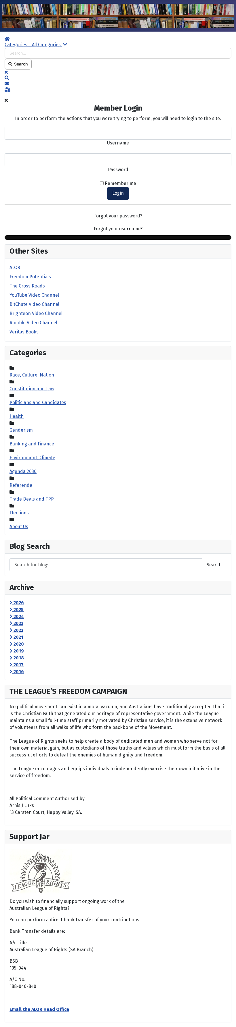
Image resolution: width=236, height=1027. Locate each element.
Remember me (120, 183)
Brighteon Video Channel (35, 313)
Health (16, 416)
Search (20, 63)
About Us (18, 526)
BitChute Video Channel (34, 304)
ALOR (14, 267)
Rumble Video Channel (33, 322)
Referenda (20, 485)
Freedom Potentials (30, 276)
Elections (19, 513)
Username (118, 143)
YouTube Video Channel (34, 295)
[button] (118, 78)
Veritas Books (24, 332)
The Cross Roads (27, 286)
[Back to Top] (225, 1016)
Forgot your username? (118, 228)
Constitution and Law (31, 388)
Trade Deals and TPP (31, 499)
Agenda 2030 (23, 471)
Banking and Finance (31, 444)
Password (118, 169)
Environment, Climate (32, 457)
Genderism (21, 430)
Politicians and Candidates (37, 402)
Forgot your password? (118, 216)
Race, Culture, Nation (31, 375)
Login (118, 193)
